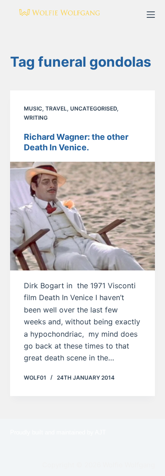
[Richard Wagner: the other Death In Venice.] (82, 216)
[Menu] (151, 15)
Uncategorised (93, 108)
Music (33, 108)
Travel (56, 108)
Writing (36, 117)
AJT (100, 432)
